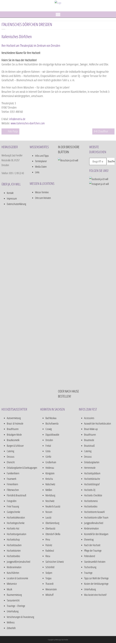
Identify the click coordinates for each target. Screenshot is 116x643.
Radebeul (49, 550)
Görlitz (48, 456)
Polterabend (89, 556)
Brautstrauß (89, 445)
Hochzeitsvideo (13, 556)
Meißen (48, 490)
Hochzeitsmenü (91, 501)
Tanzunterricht (13, 600)
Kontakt (10, 193)
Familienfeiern (13, 473)
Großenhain (50, 462)
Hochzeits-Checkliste (93, 495)
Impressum (12, 198)
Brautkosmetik (13, 440)
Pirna (47, 539)
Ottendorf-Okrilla (52, 534)
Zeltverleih (11, 628)
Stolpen (48, 573)
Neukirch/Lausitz (52, 506)
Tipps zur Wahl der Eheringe (96, 578)
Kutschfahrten (13, 573)
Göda (47, 451)
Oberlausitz (50, 528)
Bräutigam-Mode (14, 434)
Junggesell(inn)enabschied (18, 561)
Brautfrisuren (13, 429)
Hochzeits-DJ (89, 490)
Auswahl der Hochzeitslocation (97, 423)
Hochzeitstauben (14, 545)
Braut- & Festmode (15, 423)
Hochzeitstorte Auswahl (94, 512)
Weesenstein (51, 589)
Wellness (11, 622)
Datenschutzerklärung (16, 204)
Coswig (48, 429)
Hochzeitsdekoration (16, 517)
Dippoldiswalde (52, 434)
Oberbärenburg (52, 523)
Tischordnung (90, 567)
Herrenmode (89, 467)
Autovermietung (14, 418)
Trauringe (88, 573)
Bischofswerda (51, 423)
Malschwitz (50, 484)
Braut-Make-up (91, 429)
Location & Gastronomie (17, 578)
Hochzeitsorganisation (16, 534)
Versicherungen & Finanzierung (20, 617)
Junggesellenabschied (93, 523)
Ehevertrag (88, 539)
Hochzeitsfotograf (92, 484)
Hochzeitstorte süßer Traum (96, 517)
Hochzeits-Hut (13, 528)
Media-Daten (41, 166)
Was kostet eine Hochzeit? (95, 595)
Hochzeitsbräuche (92, 479)
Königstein (50, 473)
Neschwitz (49, 501)
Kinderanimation (14, 567)
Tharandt (49, 583)
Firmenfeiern (12, 484)
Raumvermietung (14, 595)
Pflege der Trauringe (93, 550)
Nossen (48, 512)
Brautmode (89, 440)
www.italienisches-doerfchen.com (28, 123)
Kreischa (49, 479)
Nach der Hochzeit (92, 545)
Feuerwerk (11, 479)
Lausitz (48, 517)
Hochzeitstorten (14, 550)
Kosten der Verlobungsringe (96, 583)
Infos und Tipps (42, 155)
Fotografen (11, 501)
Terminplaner (41, 161)
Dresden (49, 440)
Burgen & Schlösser (15, 445)
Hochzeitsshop (13, 539)
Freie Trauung (13, 506)
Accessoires (89, 418)
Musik (9, 589)
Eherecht (11, 462)
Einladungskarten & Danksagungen (22, 467)
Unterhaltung (12, 611)
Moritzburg (50, 495)
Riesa (47, 556)
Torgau (48, 578)
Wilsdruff (49, 595)
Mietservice (12, 583)
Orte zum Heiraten (43, 198)
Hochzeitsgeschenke (15, 523)
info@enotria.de (17, 119)
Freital (48, 445)
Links (37, 172)
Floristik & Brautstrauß (16, 495)
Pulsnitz (48, 545)
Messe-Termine (42, 192)
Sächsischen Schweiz (54, 561)
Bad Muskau (50, 418)
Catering (10, 451)
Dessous (10, 456)
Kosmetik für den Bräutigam (96, 534)
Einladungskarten (91, 462)
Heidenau (49, 467)
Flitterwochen (13, 490)
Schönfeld (49, 567)
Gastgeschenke (13, 512)
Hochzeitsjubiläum (92, 473)
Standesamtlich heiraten (94, 561)
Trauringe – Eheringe (16, 606)
